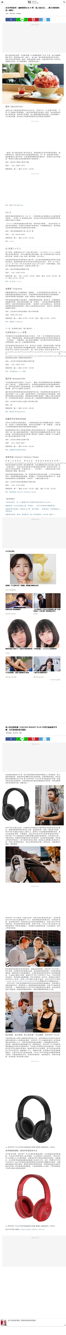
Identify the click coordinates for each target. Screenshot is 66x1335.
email (44, 19)
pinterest (33, 19)
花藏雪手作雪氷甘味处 (18, 450)
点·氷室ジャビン (16, 281)
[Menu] (2, 2)
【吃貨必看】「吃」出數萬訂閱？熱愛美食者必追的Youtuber (28, 502)
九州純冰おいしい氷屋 (18, 371)
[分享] (11, 19)
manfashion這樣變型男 (33, 2)
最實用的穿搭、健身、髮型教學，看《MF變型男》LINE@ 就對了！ (31, 514)
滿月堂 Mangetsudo (17, 411)
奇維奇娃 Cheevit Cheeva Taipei (23, 492)
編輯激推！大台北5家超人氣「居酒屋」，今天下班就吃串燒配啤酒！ (31, 505)
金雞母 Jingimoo (16, 321)
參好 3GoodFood (16, 205)
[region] (35, 38)
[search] (64, 2)
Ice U (12, 241)
